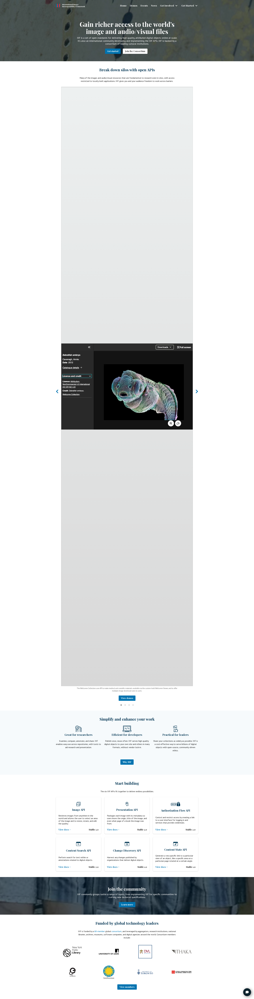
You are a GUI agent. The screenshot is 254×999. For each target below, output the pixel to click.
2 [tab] (125, 702)
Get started (112, 51)
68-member (99, 931)
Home (123, 5)
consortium (117, 931)
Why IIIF (127, 762)
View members (127, 987)
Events (144, 5)
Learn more (127, 904)
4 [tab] (133, 702)
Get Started (187, 5)
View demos (127, 698)
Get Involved (167, 5)
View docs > (64, 829)
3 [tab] (129, 702)
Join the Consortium (135, 51)
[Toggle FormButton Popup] (247, 992)
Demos (133, 5)
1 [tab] (121, 702)
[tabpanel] (127, 394)
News (154, 5)
